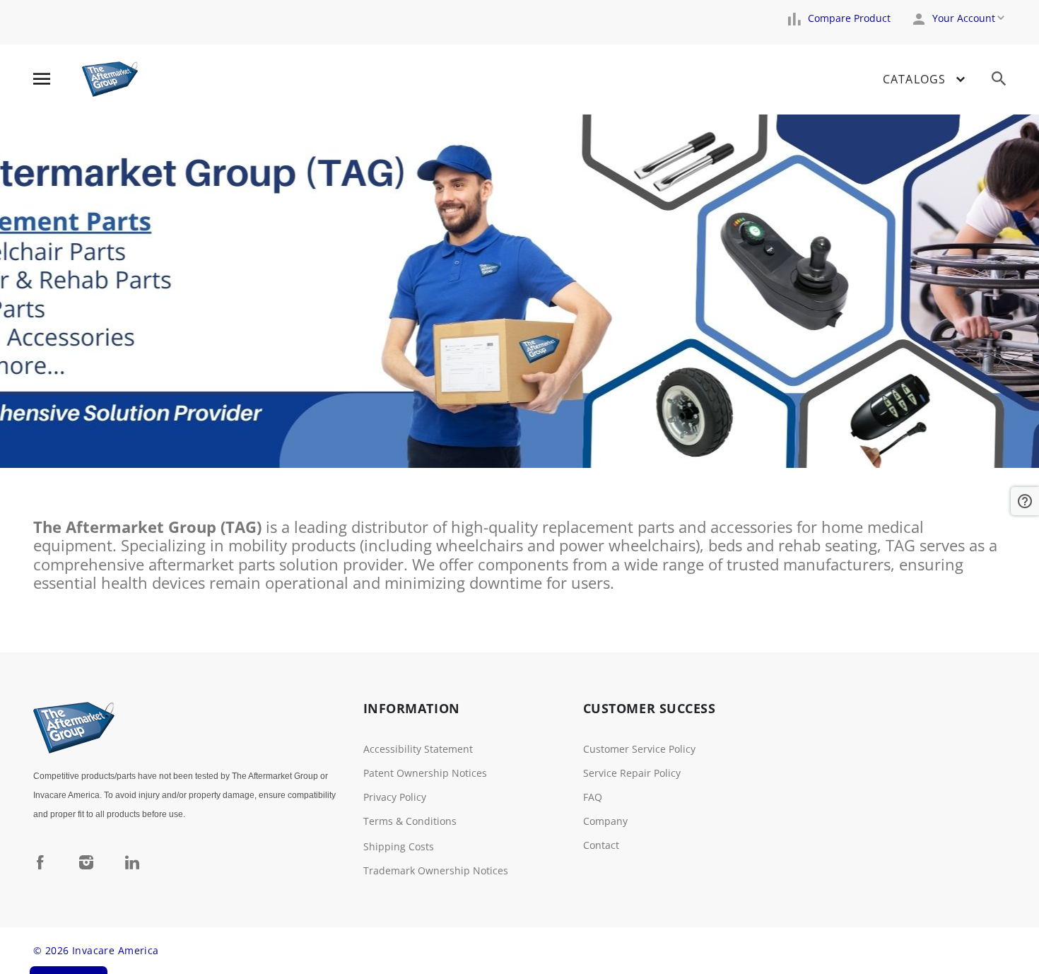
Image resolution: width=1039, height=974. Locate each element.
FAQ (592, 797)
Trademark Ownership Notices (435, 870)
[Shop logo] (110, 79)
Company (605, 821)
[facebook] (40, 862)
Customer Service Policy (639, 749)
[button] (1025, 501)
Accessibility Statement (418, 749)
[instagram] (86, 862)
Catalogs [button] (914, 79)
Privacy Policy (394, 797)
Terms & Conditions (410, 821)
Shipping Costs (398, 846)
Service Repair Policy (632, 773)
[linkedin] (132, 862)
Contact (601, 845)
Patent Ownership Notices (425, 773)
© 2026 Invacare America (96, 950)
